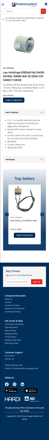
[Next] (42, 214)
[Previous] (7, 214)
